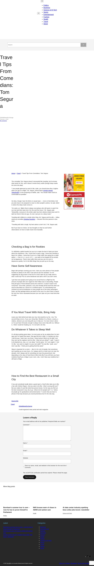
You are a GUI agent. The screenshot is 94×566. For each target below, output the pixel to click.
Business (43, 527)
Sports (42, 542)
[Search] (83, 45)
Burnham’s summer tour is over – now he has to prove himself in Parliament (16, 510)
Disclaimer (74, 563)
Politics (5, 515)
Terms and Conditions (84, 563)
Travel (19, 173)
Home (13, 173)
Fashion (42, 531)
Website (25, 458)
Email (25, 450)
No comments (3, 120)
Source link (14, 401)
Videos (42, 546)
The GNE (9, 563)
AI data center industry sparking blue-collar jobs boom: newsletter (76, 509)
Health (34, 513)
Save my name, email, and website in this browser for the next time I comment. (46, 466)
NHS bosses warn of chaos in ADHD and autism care (44, 509)
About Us (62, 563)
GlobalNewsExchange (25, 406)
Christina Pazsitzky (29, 219)
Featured (43, 533)
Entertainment (44, 529)
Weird (42, 548)
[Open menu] (38, 13)
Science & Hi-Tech (67, 513)
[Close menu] (42, 1)
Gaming (42, 534)
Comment (26, 424)
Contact (67, 563)
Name (25, 443)
